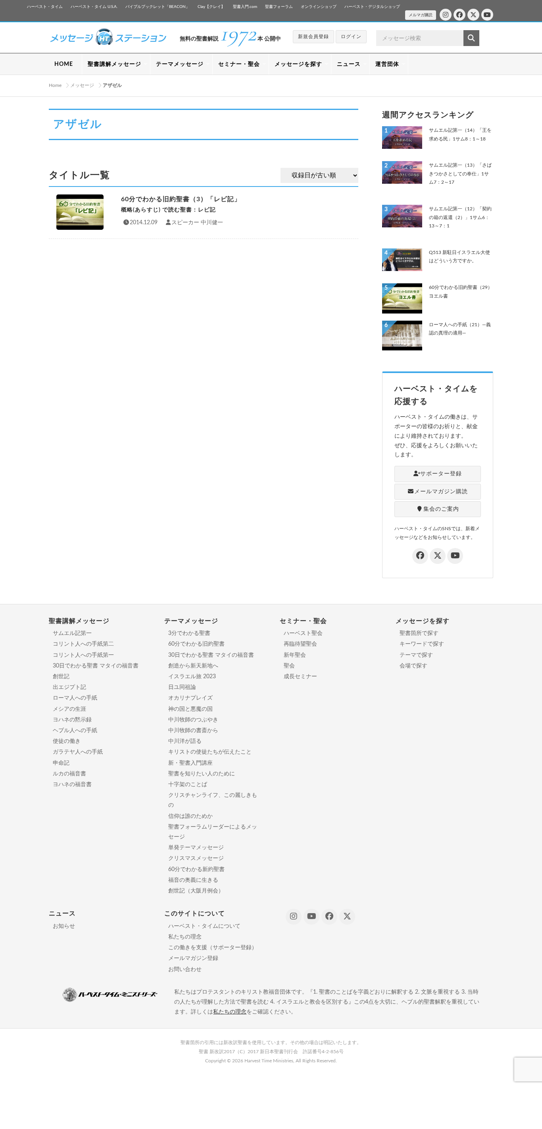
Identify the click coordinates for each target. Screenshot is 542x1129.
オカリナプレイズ (190, 698)
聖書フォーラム (279, 7)
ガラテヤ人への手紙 (78, 752)
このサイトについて (194, 913)
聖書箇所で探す (419, 633)
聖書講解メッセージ (114, 64)
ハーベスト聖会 (303, 633)
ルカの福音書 (69, 774)
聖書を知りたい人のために (201, 774)
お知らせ (64, 926)
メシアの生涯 (69, 709)
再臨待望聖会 (300, 644)
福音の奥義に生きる (193, 880)
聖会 (289, 666)
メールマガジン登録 (193, 958)
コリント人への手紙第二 (83, 644)
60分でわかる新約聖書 (196, 869)
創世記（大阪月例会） (196, 891)
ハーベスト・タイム (45, 7)
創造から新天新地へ (193, 666)
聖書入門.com (245, 7)
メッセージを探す (298, 64)
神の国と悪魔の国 (190, 709)
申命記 (61, 763)
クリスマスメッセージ (196, 858)
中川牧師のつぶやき (193, 720)
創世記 (61, 676)
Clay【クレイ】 (211, 7)
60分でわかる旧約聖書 (196, 644)
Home (55, 85)
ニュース (349, 64)
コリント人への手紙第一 (83, 655)
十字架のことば (187, 784)
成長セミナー (300, 676)
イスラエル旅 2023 (192, 676)
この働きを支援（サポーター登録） (212, 947)
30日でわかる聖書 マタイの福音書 (95, 666)
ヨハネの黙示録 (72, 720)
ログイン (351, 36)
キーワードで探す (422, 644)
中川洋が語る (185, 741)
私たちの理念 (185, 937)
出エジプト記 (69, 687)
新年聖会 (295, 655)
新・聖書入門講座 (190, 763)
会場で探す (413, 666)
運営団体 (387, 64)
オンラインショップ (318, 7)
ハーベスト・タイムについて (204, 926)
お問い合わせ (185, 969)
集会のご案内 (441, 509)
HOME (63, 64)
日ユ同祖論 (182, 687)
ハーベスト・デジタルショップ (372, 7)
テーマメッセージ (180, 64)
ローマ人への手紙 (75, 698)
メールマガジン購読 (441, 491)
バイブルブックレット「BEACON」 (157, 7)
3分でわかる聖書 (189, 633)
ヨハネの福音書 (72, 784)
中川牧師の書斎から (193, 730)
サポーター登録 (441, 474)
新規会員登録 (313, 36)
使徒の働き (67, 741)
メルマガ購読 (420, 15)
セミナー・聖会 (239, 64)
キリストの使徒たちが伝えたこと (210, 752)
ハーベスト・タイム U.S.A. (94, 7)
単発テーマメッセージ (196, 847)
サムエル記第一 (72, 633)
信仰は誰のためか (190, 816)
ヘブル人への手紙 (75, 730)
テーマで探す (416, 655)
